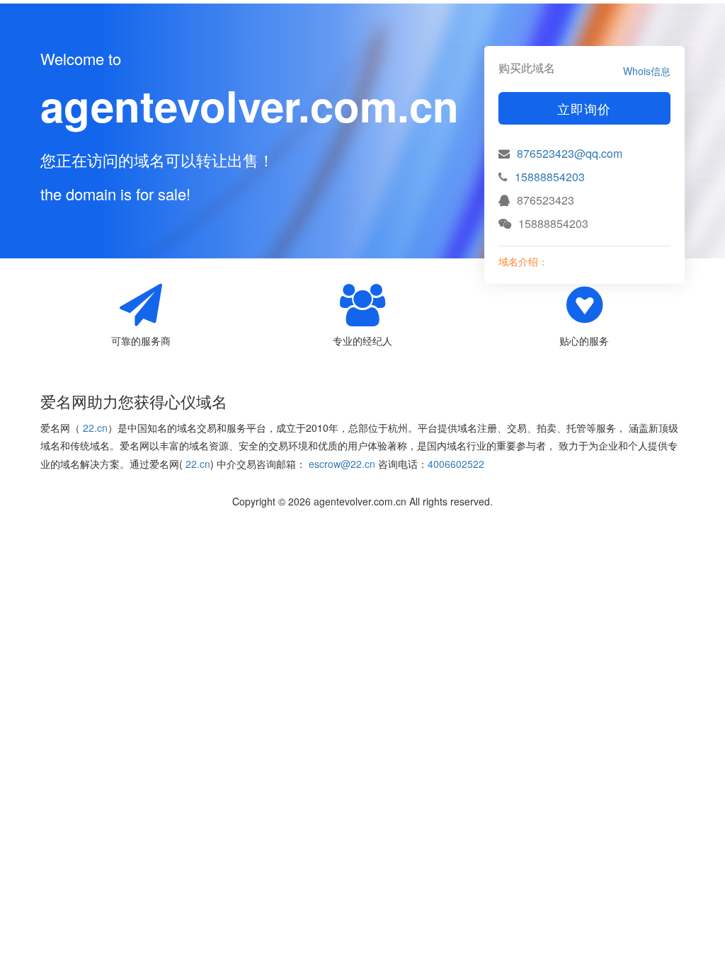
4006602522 (456, 464)
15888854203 (550, 176)
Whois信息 (646, 71)
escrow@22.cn (342, 464)
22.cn (95, 427)
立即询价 (584, 108)
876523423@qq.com (569, 153)
